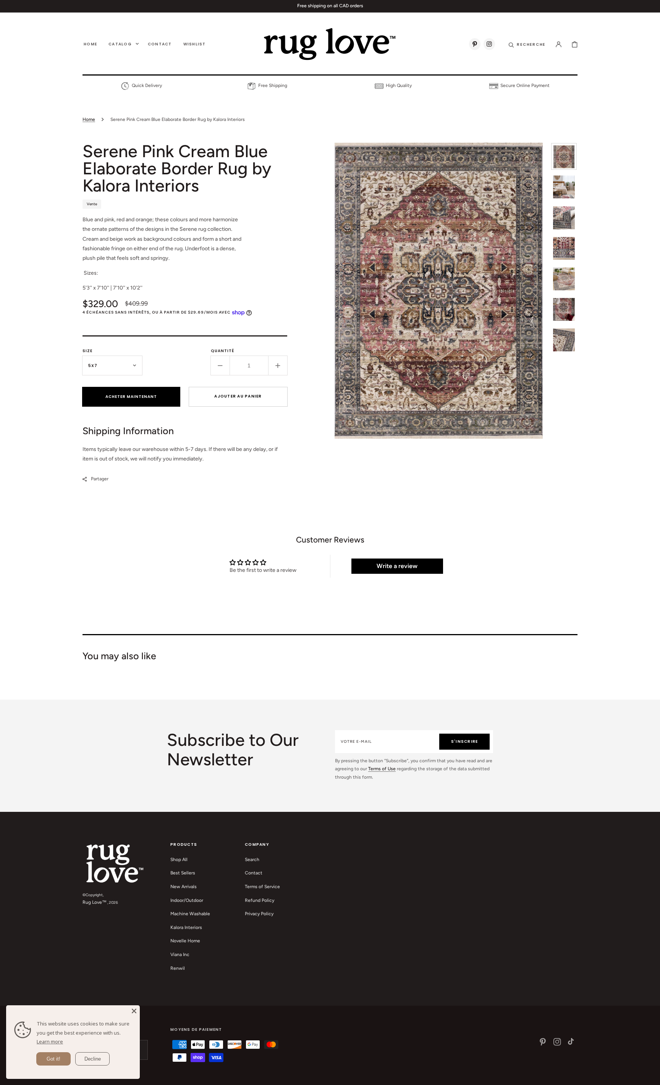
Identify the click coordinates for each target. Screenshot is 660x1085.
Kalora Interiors (186, 927)
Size (87, 351)
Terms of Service (262, 886)
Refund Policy (259, 900)
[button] (526, 43)
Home (88, 119)
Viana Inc (179, 954)
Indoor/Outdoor (186, 900)
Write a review (397, 566)
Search (252, 859)
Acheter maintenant (131, 396)
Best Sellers (182, 873)
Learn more (50, 1041)
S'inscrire (464, 741)
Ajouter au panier (238, 396)
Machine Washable (190, 913)
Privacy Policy (259, 913)
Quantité (222, 351)
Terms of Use (382, 768)
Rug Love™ (94, 902)
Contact (253, 873)
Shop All (179, 859)
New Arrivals (183, 886)
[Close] (134, 1011)
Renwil (177, 968)
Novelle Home (185, 940)
